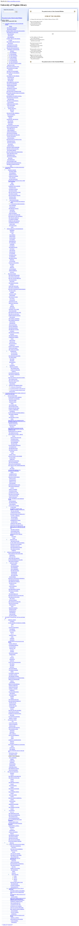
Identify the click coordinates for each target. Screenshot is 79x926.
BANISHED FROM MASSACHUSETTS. (14, 162)
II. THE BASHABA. (13, 54)
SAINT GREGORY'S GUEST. (12, 153)
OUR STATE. (12, 587)
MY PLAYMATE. (10, 102)
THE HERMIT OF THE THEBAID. (13, 75)
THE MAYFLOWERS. (13, 190)
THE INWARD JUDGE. (15, 368)
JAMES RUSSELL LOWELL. (14, 825)
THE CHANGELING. (13, 785)
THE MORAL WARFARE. (13, 414)
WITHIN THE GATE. (13, 705)
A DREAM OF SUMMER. (13, 176)
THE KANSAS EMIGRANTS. (14, 486)
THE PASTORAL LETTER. (14, 417)
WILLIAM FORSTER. (13, 668)
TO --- (12, 656)
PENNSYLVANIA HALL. (13, 423)
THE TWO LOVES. (12, 382)
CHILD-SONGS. (12, 340)
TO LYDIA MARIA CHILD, (14, 691)
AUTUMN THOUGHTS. (13, 179)
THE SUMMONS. (12, 504)
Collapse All (5, 924)
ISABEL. (13, 871)
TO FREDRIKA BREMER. (13, 645)
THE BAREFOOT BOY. (13, 247)
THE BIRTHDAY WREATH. (14, 835)
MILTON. (12, 833)
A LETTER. (12, 451)
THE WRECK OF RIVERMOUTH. (14, 776)
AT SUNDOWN (12, 810)
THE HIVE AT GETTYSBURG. (16, 544)
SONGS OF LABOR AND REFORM (13, 552)
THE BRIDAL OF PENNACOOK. (13, 49)
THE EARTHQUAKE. (15, 856)
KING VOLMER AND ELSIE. (12, 127)
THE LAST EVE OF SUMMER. (14, 839)
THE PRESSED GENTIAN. (14, 208)
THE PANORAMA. (12, 501)
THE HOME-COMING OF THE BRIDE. (17, 890)
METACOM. (13, 860)
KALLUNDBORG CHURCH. (14, 791)
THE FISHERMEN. (14, 567)
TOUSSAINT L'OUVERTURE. (14, 398)
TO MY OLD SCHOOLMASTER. (15, 662)
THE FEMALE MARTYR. (11, 29)
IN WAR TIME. (13, 507)
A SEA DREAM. (12, 211)
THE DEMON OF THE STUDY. (12, 32)
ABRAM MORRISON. (13, 270)
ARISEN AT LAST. (12, 481)
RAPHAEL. (12, 231)
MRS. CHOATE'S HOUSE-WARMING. (17, 909)
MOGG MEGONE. (15, 874)
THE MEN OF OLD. (12, 583)
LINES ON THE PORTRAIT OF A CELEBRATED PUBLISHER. (14, 470)
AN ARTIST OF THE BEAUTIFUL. (14, 713)
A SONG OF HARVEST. (13, 724)
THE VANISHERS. (12, 205)
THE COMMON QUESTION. (14, 320)
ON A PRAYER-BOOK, (13, 502)
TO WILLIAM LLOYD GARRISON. (15, 397)
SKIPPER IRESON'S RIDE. (12, 85)
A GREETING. (12, 760)
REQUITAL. (10, 158)
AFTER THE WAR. (13, 539)
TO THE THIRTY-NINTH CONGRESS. (17, 542)
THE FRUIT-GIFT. (12, 187)
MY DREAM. (12, 245)
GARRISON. (13, 550)
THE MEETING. (12, 323)
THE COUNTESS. (10, 106)
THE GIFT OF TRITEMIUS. (12, 83)
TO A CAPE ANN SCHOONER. (14, 716)
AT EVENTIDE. (12, 261)
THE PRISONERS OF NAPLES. (14, 589)
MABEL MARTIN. (10, 94)
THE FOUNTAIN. (10, 34)
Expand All (10, 924)
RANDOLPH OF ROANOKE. (14, 460)
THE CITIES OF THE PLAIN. (14, 276)
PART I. (15, 876)
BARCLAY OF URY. (11, 65)
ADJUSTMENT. (12, 383)
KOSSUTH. (12, 660)
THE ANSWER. (12, 317)
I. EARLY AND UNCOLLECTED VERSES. (17, 844)
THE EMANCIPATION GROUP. (16, 547)
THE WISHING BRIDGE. (11, 150)
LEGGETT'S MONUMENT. (14, 627)
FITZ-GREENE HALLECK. (14, 699)
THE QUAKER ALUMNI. (13, 729)
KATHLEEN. (10, 69)
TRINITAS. (12, 306)
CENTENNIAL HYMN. (13, 753)
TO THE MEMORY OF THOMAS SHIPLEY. (16, 412)
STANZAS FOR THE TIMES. (14, 408)
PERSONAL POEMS (12, 619)
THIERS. (12, 698)
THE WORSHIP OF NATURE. (14, 807)
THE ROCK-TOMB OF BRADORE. (13, 147)
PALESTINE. (12, 281)
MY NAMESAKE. (12, 242)
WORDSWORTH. (12, 654)
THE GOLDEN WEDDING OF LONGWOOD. (16, 744)
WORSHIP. (12, 292)
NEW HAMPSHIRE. (14, 442)
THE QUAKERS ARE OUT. (15, 903)
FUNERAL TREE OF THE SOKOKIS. (13, 38)
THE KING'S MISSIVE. (11, 142)
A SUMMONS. (12, 411)
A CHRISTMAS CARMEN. (13, 337)
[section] (12, 111)
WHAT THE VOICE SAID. (13, 286)
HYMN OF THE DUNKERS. (14, 346)
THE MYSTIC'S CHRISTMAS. (14, 374)
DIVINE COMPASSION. (13, 326)
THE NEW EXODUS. (13, 600)
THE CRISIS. (12, 468)
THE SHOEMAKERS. (15, 566)
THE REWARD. (12, 295)
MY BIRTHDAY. (12, 256)
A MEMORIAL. (12, 682)
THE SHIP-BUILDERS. (15, 570)
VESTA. (12, 338)
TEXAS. (13, 436)
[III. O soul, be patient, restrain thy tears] (17, 390)
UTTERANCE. (12, 365)
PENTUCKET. (10, 35)
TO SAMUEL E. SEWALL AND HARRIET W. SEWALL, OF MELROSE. (17, 509)
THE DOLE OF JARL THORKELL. (13, 113)
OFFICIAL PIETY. (12, 478)
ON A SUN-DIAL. (14, 352)
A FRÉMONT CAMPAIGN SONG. (16, 901)
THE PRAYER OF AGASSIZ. (14, 332)
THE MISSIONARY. (14, 883)
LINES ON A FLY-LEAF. (13, 687)
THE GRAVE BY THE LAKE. (14, 777)
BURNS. (12, 671)
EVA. (13, 721)
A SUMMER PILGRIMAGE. (14, 222)
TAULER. (10, 74)
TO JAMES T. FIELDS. (13, 674)
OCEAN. (13, 852)
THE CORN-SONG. (14, 575)
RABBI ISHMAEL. (10, 145)
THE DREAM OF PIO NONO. (14, 597)
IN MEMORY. (12, 707)
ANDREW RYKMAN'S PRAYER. (15, 315)
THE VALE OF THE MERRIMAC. (16, 849)
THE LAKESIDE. (12, 177)
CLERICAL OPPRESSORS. (14, 409)
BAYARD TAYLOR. (12, 702)
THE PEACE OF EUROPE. (13, 590)
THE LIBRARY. (12, 749)
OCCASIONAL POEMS (12, 719)
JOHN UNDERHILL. (11, 130)
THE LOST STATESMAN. (13, 462)
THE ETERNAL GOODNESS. (14, 318)
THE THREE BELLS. (11, 128)
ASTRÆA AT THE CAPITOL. (15, 523)
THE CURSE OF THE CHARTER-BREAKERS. (16, 465)
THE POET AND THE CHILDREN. (14, 710)
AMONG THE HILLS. (12, 108)
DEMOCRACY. (12, 555)
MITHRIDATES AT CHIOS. (15, 520)
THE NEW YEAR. (12, 425)
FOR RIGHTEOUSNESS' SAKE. (14, 484)
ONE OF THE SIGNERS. (13, 770)
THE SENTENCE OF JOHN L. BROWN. (15, 434)
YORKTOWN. (12, 459)
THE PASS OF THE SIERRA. (14, 494)
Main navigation (16, 1)
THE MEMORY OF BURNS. (14, 676)
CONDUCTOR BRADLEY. (12, 131)
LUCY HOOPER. (12, 630)
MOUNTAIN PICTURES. (14, 200)
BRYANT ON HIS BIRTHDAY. (14, 684)
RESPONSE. (12, 259)
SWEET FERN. (12, 224)
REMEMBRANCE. (12, 241)
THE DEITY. (13, 847)
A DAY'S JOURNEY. (14, 920)
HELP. (12, 363)
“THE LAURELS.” (12, 733)
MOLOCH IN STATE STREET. (14, 477)
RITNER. (12, 415)
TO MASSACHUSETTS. (15, 440)
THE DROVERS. (14, 572)
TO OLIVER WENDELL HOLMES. (14, 841)
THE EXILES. (10, 43)
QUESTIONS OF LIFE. (13, 301)
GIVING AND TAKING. (13, 348)
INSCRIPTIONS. (13, 351)
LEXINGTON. (12, 747)
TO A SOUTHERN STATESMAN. (15, 445)
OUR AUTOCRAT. (12, 704)
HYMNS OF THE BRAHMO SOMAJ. (15, 385)
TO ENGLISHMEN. (14, 518)
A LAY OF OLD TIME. (13, 722)
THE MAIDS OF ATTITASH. (14, 788)
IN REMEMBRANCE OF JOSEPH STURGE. (16, 677)
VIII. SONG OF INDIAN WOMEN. (15, 63)
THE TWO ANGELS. (13, 343)
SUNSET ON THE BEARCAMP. (14, 214)
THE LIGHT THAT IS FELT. (14, 380)
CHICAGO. (12, 741)
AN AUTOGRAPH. (12, 269)
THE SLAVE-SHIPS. (13, 400)
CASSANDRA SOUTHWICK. (12, 46)
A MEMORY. (12, 244)
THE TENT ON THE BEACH (13, 771)
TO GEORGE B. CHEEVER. (14, 673)
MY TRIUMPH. (12, 253)
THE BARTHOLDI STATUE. (14, 768)
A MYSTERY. (12, 210)
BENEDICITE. (12, 659)
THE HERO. (12, 665)
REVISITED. (12, 732)
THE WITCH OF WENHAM (12, 133)
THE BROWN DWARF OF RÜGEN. (13, 164)
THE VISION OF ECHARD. (14, 349)
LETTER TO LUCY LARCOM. (16, 906)
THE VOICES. (12, 598)
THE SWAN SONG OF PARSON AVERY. (14, 91)
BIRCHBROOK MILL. (11, 155)
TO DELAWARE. (12, 457)
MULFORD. (12, 715)
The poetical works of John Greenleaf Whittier (12, 18)
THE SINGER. (12, 693)
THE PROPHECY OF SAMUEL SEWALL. (14, 96)
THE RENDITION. (12, 480)
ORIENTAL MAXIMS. (14, 366)
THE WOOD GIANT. (13, 225)
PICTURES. (12, 184)
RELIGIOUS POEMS (12, 273)
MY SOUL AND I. (12, 290)
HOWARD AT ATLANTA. (15, 545)
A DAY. (12, 227)
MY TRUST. (12, 264)
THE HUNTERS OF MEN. (13, 406)
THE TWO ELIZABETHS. (12, 156)
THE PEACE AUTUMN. (15, 541)
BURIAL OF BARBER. (13, 489)
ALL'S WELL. (12, 298)
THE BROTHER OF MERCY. (14, 782)
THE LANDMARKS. (13, 757)
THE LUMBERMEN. (14, 569)
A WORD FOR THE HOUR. (15, 512)
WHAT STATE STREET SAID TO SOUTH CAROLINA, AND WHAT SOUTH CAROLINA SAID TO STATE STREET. (18, 899)
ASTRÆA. (12, 592)
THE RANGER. (10, 80)
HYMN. (12, 403)
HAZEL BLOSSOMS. (13, 213)
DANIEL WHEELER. (13, 643)
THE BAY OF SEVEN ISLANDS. (13, 148)
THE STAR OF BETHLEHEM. (14, 275)
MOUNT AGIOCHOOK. (15, 862)
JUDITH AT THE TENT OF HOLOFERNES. (15, 859)
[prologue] (12, 51)
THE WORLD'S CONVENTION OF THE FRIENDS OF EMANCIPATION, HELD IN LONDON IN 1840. (16, 429)
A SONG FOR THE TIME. (13, 495)
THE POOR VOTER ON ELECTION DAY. (16, 595)
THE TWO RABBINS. (11, 114)
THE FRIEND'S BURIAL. (13, 335)
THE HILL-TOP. (12, 648)
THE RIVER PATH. (12, 198)
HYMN (13, 538)
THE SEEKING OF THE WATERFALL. (15, 216)
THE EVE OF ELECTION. (13, 603)
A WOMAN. (12, 331)
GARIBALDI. (12, 690)
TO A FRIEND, (12, 629)
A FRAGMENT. (14, 922)
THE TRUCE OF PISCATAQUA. (12, 100)
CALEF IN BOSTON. (13, 586)
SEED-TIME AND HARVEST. (14, 558)
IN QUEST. (12, 334)
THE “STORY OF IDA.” (13, 379)
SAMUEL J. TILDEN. (13, 718)
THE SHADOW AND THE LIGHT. (14, 312)
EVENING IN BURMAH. (15, 885)
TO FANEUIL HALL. (15, 439)
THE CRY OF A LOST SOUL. (14, 314)
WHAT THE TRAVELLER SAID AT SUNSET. (16, 377)
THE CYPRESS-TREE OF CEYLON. (13, 41)
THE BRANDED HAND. (13, 448)
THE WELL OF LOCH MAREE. (12, 71)
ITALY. (12, 606)
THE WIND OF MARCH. (13, 836)
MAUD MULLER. (10, 77)
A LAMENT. (12, 621)
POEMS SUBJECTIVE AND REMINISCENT (15, 228)
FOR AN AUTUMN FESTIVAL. (14, 727)
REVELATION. (12, 391)
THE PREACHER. (10, 99)
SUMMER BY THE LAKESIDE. (14, 186)
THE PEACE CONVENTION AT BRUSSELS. (16, 578)
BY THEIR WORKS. (12, 357)
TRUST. (12, 304)
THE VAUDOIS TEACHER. (12, 27)
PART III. (15, 879)
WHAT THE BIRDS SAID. (15, 532)
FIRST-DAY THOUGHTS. (13, 303)
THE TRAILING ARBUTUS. (14, 217)
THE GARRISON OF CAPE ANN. (13, 82)
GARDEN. (12, 759)
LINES (12, 453)
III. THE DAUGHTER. (13, 55)
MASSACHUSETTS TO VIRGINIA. (15, 431)
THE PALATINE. (12, 801)
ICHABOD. (12, 651)
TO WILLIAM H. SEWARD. (14, 505)
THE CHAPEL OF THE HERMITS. (13, 72)
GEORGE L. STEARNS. (13, 688)
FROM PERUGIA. (12, 604)
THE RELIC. (12, 426)
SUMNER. (12, 696)
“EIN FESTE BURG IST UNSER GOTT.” (17, 514)
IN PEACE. (12, 657)
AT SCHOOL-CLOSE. (13, 754)
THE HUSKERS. (14, 573)
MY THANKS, (12, 239)
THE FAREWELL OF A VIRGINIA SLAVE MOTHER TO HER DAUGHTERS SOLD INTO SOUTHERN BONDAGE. (16, 421)
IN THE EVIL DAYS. (13, 475)
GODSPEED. (12, 762)
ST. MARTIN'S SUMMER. (13, 219)
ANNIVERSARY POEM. (15, 531)
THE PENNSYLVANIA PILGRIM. (13, 125)
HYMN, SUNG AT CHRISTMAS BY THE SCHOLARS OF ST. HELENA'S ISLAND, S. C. (17, 527)
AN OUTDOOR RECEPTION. (14, 818)
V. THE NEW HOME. (13, 58)
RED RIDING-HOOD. (13, 258)
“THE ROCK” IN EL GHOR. (14, 309)
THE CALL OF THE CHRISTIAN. (14, 278)
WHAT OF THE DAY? (13, 497)
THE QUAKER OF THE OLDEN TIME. (15, 553)
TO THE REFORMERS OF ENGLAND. (15, 559)
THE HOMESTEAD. (11, 159)
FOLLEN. (12, 632)
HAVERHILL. (12, 827)
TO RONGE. (12, 638)
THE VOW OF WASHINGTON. (14, 815)
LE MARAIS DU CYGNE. (13, 492)
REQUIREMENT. (12, 362)
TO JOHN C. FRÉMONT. (15, 515)
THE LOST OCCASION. (13, 653)
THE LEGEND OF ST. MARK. (12, 68)
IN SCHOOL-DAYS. (12, 255)
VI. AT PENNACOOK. (13, 60)
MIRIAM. (10, 117)
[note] (11, 165)
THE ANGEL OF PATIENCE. (14, 287)
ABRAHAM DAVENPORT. (13, 804)
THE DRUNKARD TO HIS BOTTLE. (17, 863)
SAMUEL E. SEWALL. (15, 917)
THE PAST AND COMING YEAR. (16, 882)
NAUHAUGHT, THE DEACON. (12, 119)
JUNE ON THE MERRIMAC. (14, 735)
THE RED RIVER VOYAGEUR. (12, 97)
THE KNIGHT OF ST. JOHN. (12, 44)
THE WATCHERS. (14, 517)
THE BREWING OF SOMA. (14, 329)
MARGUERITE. (11, 122)
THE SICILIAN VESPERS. (15, 853)
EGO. (13, 233)
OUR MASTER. (12, 321)
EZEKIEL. (12, 284)
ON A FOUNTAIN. (14, 354)
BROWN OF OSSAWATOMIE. (14, 679)
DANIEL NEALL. (12, 454)
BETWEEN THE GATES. (13, 838)
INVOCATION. (12, 300)
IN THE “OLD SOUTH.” (11, 136)
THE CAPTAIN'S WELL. (13, 816)
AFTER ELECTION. (12, 609)
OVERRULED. (12, 345)
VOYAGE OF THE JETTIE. (14, 262)
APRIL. (12, 183)
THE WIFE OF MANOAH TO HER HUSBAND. (17, 289)
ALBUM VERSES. (14, 896)
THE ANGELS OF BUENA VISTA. (13, 66)
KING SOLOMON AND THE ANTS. (13, 134)
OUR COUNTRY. (12, 614)
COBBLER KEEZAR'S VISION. (12, 103)
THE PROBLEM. (12, 612)
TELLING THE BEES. (11, 89)
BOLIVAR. (14, 866)
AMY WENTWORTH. (11, 105)
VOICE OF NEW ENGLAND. (15, 437)
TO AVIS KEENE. (12, 646)
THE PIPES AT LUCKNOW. (12, 88)
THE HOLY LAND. (12, 293)
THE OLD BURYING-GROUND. (14, 195)
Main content (10, 1)
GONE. (12, 636)
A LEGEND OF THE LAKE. (15, 904)
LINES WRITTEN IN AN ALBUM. (16, 919)
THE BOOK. (12, 360)
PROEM (10, 26)
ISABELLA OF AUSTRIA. (15, 868)
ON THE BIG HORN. (13, 615)
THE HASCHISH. (12, 483)
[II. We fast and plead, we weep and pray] (17, 388)
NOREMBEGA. (10, 116)
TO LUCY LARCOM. (15, 912)
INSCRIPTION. (12, 830)
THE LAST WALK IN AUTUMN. (15, 192)
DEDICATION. (14, 564)
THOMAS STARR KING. (13, 685)
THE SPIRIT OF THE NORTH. (16, 855)
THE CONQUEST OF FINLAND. (15, 601)
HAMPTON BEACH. (13, 174)
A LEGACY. (12, 272)
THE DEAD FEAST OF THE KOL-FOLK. (14, 139)
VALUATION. (10, 144)
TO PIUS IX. (12, 584)
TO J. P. (12, 633)
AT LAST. (12, 376)
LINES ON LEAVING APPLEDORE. (17, 907)
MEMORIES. (12, 230)
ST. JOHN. (10, 40)
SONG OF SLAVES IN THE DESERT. (15, 456)
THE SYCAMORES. (11, 86)
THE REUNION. (12, 765)
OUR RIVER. (12, 730)
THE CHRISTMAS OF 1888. (14, 813)
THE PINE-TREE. (14, 443)
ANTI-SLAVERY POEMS (12, 395)
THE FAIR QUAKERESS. (15, 865)
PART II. (15, 877)
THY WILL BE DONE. (15, 511)
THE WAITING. (12, 250)
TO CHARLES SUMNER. (13, 670)
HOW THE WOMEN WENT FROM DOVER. (14, 151)
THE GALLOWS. (12, 556)
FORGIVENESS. (12, 236)
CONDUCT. (14, 371)
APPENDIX (12, 842)
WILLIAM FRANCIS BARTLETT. (14, 701)
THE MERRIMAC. (12, 173)
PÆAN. (12, 467)
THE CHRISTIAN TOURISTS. (14, 581)
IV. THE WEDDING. (13, 57)
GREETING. (12, 267)
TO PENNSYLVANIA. (13, 491)
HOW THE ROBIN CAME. (12, 161)
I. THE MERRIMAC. (13, 52)
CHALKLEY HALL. (12, 635)
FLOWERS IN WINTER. (13, 189)
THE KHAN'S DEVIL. (11, 141)
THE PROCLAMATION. (15, 529)
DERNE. (12, 472)
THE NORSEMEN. (10, 37)
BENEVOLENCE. (14, 850)
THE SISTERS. (10, 120)
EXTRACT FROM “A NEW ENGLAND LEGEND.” (15, 30)
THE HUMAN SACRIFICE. (14, 561)
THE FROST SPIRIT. (13, 171)
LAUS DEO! (13, 536)
